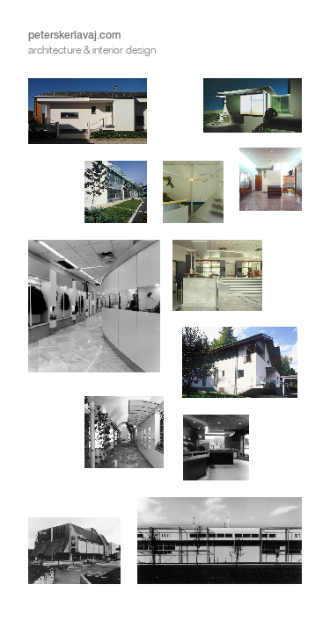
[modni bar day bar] (216, 314)
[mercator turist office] (193, 200)
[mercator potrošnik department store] (74, 559)
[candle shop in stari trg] (96, 456)
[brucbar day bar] (242, 456)
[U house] (87, 119)
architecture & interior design (92, 49)
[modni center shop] (94, 314)
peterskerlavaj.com (74, 34)
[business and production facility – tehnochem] (87, 200)
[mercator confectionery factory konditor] (220, 549)
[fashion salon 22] (270, 200)
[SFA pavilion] (253, 119)
